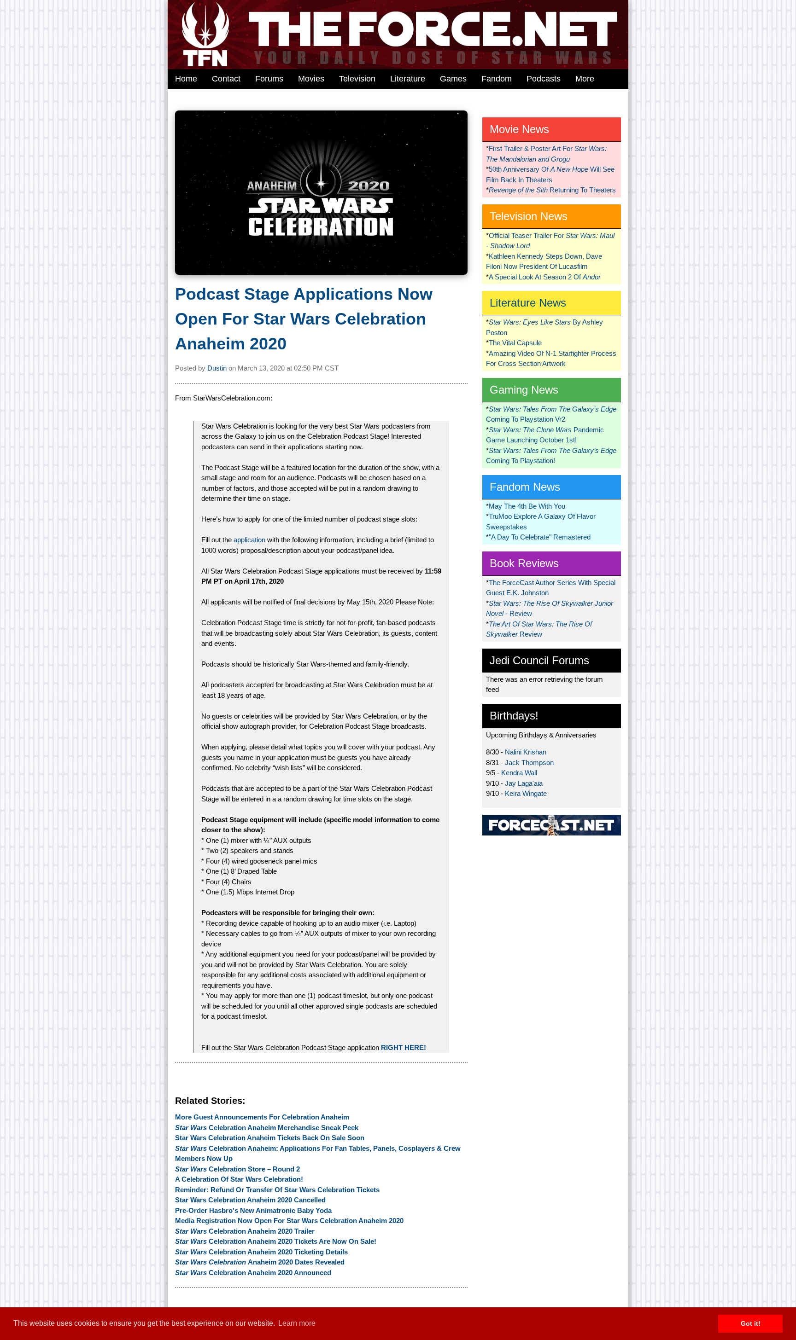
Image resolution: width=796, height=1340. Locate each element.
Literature (407, 78)
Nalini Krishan (525, 752)
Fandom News (525, 487)
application (249, 540)
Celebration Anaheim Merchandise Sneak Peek (266, 1127)
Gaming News (524, 389)
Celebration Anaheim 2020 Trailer (245, 1231)
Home (186, 78)
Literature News (528, 302)
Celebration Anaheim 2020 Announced (253, 1272)
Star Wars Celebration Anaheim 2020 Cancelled (250, 1200)
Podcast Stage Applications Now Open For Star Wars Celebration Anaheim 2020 (304, 318)
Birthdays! (514, 715)
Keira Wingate (526, 793)
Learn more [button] (297, 1323)
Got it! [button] (751, 1323)
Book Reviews (524, 563)
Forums (269, 78)
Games (453, 78)
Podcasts (544, 78)
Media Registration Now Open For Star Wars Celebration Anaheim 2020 (289, 1220)
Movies (311, 78)
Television (357, 78)
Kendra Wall (519, 773)
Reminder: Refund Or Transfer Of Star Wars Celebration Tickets (277, 1190)
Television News (529, 216)
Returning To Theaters (552, 190)
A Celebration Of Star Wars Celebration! (239, 1179)
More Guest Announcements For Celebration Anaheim (262, 1117)
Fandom (496, 78)
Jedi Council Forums (539, 660)
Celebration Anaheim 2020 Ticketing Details (261, 1252)
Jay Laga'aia (524, 783)
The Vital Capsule (515, 343)
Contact (226, 78)
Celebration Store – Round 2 (237, 1169)
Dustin (217, 368)
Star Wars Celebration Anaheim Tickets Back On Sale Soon (269, 1138)
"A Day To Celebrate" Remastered (540, 537)
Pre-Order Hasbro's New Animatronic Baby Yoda (253, 1210)
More (584, 78)
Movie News (519, 129)
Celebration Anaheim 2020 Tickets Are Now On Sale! (275, 1241)
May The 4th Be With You (527, 506)
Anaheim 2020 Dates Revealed (260, 1262)
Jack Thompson (529, 762)
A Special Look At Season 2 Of (545, 277)
